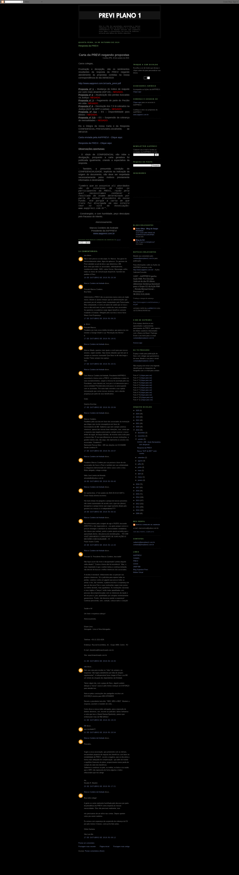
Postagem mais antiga (121, 846)
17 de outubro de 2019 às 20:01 (100, 364)
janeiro (140, 480)
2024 (138, 414)
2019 (138, 430)
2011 (138, 507)
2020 (138, 427)
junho (140, 467)
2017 (138, 487)
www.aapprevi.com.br (141, 115)
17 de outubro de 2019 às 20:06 (100, 407)
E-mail (154, 152)
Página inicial (104, 846)
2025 (138, 410)
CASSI (135, 564)
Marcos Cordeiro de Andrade (94, 283)
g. (84, 324)
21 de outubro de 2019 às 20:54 (100, 732)
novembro (141, 436)
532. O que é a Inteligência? (145, 242)
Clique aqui (137, 92)
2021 (138, 423)
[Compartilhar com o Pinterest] (89, 242)
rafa (85, 667)
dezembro (141, 433)
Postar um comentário (86, 843)
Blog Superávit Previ (140, 570)
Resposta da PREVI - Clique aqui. (95, 143)
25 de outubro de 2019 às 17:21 (100, 786)
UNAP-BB (136, 567)
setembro (141, 457)
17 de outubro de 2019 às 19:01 (100, 339)
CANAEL (136, 558)
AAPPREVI (151, 308)
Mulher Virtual (138, 572)
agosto (140, 461)
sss (85, 255)
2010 (138, 510)
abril (139, 474)
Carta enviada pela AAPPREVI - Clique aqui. (100, 137)
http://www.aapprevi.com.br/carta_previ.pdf (99, 83)
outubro (141, 439)
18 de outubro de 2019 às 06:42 (100, 512)
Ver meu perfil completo (143, 531)
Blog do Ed (140, 240)
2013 (138, 500)
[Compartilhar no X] (84, 242)
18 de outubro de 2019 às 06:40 (100, 481)
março (140, 477)
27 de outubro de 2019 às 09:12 (100, 837)
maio (140, 470)
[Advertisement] (144, 48)
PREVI (135, 561)
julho (140, 464)
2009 (138, 513)
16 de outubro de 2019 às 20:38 (100, 278)
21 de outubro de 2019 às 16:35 (100, 661)
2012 (138, 504)
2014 (138, 497)
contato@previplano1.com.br (143, 258)
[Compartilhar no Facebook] (86, 242)
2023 (138, 417)
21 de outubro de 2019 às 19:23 (100, 720)
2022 (138, 420)
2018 (138, 484)
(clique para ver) (146, 375)
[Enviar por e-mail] (79, 242)
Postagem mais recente (87, 846)
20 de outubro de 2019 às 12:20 (100, 545)
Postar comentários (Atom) (94, 851)
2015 (138, 494)
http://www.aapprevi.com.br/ (143, 270)
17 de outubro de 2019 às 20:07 (100, 451)
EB (85, 726)
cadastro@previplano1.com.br (144, 542)
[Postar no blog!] (82, 242)
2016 (138, 491)
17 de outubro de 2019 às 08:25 (100, 318)
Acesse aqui (137, 343)
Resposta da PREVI (144, 448)
